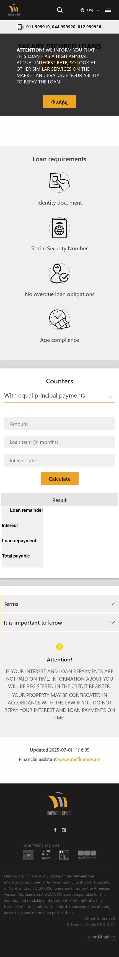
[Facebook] (55, 829)
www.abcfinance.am (79, 759)
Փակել (59, 101)
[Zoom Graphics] (101, 937)
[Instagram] (64, 829)
